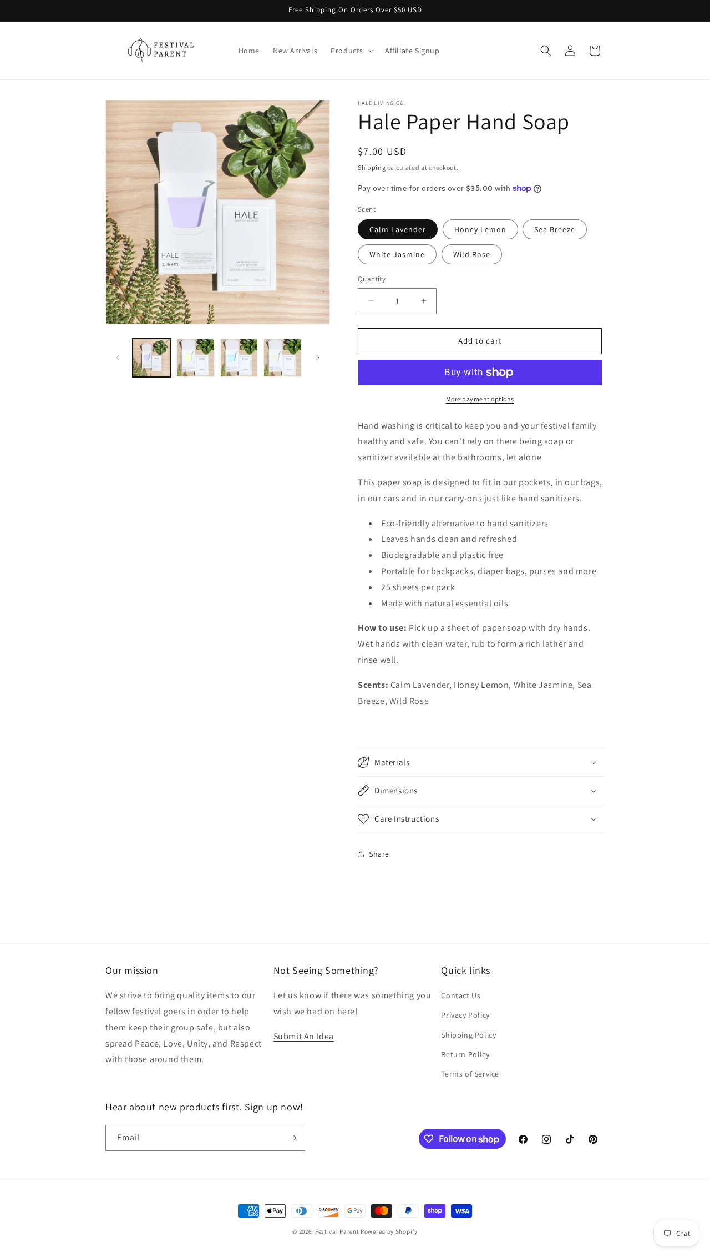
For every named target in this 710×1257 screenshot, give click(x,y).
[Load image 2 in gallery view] (195, 358)
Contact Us (460, 995)
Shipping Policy (468, 1035)
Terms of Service (470, 1074)
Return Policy (465, 1054)
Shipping (372, 167)
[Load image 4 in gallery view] (282, 358)
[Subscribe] (292, 1138)
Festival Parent (337, 1231)
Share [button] (379, 854)
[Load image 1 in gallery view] (152, 358)
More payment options (480, 399)
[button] (351, 50)
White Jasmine (397, 254)
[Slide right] (318, 357)
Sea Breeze (554, 229)
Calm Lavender (397, 229)
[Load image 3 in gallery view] (239, 358)
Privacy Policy (465, 1015)
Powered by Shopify (389, 1231)
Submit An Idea (303, 1036)
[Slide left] (117, 357)
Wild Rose (471, 254)
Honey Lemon (480, 229)
